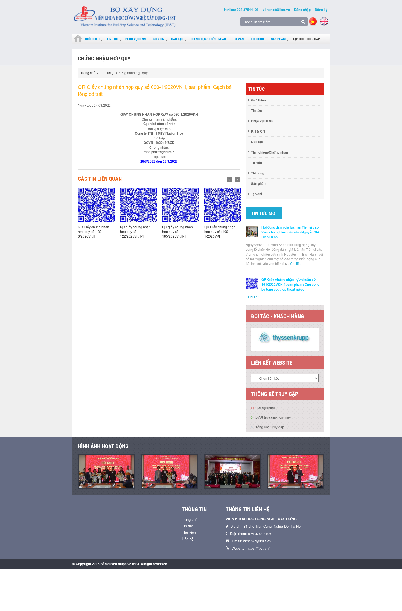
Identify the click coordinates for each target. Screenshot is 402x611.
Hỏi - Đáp (313, 39)
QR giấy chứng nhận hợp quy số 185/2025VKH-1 (141, 231)
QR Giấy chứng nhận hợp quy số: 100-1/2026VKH (183, 231)
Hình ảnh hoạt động (103, 446)
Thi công (257, 39)
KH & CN (158, 39)
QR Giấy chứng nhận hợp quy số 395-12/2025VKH (225, 231)
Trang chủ (88, 72)
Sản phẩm (278, 39)
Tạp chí (298, 39)
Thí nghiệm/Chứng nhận (208, 39)
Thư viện (189, 532)
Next (237, 179)
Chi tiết (295, 263)
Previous (229, 179)
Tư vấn (238, 39)
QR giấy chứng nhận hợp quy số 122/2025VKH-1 (99, 231)
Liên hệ (187, 538)
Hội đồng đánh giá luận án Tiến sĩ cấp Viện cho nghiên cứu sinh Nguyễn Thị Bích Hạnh (290, 232)
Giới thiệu (92, 39)
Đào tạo (177, 39)
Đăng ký (321, 9)
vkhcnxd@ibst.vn (276, 9)
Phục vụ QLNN (135, 39)
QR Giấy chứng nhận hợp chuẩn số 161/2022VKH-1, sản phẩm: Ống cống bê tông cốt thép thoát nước (290, 284)
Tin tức (112, 39)
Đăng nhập (302, 9)
